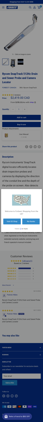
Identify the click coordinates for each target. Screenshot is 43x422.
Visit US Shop (12, 221)
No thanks (31, 221)
